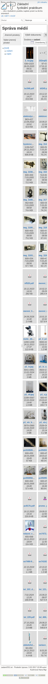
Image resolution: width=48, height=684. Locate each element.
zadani (9, 51)
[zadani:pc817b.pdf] (29, 498)
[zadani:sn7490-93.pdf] (29, 554)
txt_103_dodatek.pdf (33, 589)
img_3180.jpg (29, 228)
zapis (8, 54)
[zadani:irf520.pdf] (29, 275)
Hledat (22, 20)
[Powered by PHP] (19, 675)
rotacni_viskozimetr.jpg (34, 534)
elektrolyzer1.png (31, 116)
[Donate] (8, 675)
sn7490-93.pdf (30, 561)
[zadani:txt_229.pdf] (29, 609)
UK (2, 16)
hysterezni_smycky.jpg (34, 144)
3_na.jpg (29, 61)
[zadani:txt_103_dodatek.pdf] (29, 581)
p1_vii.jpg (29, 394)
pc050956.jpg (29, 478)
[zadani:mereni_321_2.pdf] (29, 303)
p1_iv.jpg (29, 367)
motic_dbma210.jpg (32, 339)
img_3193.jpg (29, 255)
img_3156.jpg (29, 172)
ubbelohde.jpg (30, 645)
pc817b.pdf (29, 506)
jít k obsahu (42, 2)
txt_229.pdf (29, 617)
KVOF (13, 16)
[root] (6, 48)
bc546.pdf (29, 88)
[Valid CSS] (40, 675)
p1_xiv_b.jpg (29, 422)
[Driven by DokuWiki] (24, 678)
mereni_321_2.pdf (32, 311)
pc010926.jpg (29, 450)
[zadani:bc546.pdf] (29, 81)
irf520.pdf (29, 283)
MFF (7, 16)
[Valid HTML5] (29, 675)
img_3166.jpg (29, 200)
